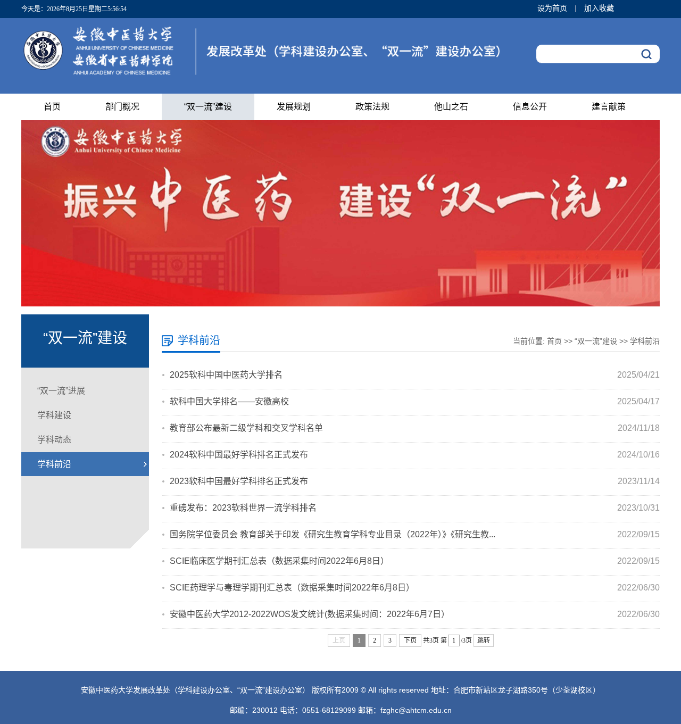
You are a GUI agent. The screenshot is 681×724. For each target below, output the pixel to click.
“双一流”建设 (208, 106)
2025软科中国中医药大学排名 (226, 374)
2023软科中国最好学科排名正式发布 (239, 481)
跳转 (483, 640)
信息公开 (530, 106)
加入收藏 (599, 8)
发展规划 (294, 106)
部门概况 (122, 106)
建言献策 (609, 106)
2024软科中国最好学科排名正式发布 (239, 454)
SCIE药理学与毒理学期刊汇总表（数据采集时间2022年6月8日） (292, 587)
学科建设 (54, 415)
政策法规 (372, 106)
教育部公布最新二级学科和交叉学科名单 (246, 427)
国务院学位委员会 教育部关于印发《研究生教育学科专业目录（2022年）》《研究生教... (332, 534)
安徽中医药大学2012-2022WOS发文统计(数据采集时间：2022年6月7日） (310, 614)
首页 (52, 106)
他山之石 (451, 106)
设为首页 (553, 8)
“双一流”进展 (61, 390)
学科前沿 (54, 464)
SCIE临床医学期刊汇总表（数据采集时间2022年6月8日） (279, 560)
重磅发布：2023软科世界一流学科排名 (243, 507)
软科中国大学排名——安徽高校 (229, 401)
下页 (410, 640)
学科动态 (54, 439)
